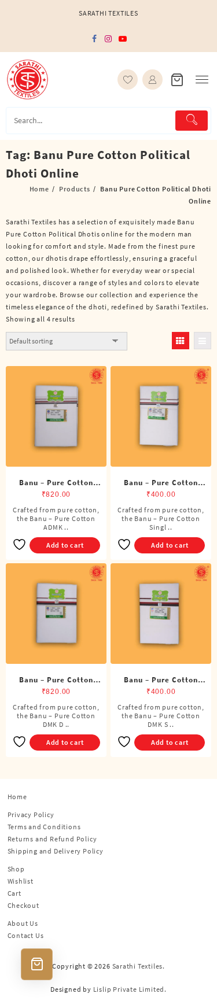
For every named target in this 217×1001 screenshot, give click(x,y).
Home (17, 796)
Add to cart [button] (65, 545)
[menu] (202, 79)
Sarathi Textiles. (138, 966)
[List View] (202, 340)
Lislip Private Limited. (130, 989)
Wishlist (21, 881)
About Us (23, 923)
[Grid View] (180, 340)
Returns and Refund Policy (52, 838)
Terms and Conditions (44, 826)
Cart (14, 893)
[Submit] (191, 120)
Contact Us (26, 935)
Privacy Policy (31, 814)
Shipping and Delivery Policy (56, 851)
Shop (16, 869)
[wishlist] (127, 79)
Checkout (23, 905)
